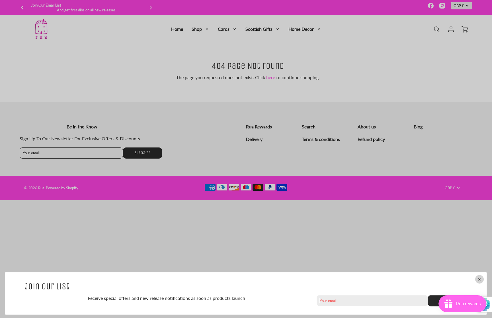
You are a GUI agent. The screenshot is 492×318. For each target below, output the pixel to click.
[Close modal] (479, 279)
